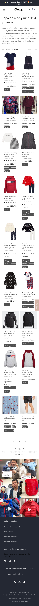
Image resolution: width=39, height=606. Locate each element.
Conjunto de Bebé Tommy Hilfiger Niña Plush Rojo (28, 198)
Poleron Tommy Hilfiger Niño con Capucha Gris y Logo (10, 372)
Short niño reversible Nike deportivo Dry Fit (28, 417)
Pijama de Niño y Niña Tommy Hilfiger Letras (28, 293)
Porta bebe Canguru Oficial (13, 527)
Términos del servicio (15, 598)
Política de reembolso (15, 595)
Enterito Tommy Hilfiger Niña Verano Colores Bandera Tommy (10, 75)
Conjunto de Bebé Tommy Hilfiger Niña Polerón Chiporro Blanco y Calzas (10, 246)
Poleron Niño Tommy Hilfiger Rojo (10, 197)
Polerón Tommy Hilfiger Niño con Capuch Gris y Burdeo (28, 372)
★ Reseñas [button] (37, 305)
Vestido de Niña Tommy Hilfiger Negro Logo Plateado (10, 294)
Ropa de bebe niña (10, 541)
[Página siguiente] (25, 441)
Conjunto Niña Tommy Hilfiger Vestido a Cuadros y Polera (10, 154)
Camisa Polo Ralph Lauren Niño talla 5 (9, 117)
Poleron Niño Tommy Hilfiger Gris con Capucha (28, 154)
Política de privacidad (30, 595)
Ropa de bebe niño (11, 536)
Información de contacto (20, 601)
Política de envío (27, 598)
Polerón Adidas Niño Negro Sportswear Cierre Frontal (28, 333)
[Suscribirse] (30, 574)
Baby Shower (8, 532)
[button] (4, 9)
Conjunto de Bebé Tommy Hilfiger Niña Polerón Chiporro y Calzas (28, 246)
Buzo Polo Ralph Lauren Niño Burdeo (28, 117)
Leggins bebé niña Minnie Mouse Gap (9, 417)
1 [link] (13, 441)
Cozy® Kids (18, 592)
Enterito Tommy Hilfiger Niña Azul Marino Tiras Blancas (28, 74)
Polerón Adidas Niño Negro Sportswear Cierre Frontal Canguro (10, 334)
